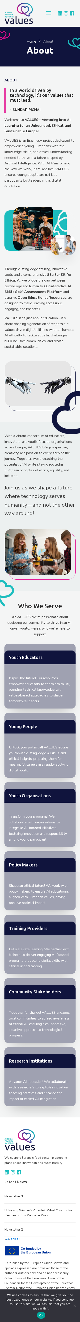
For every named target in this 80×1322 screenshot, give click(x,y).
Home (31, 41)
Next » (16, 1239)
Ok (41, 1315)
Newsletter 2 (13, 1229)
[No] (74, 1305)
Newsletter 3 (13, 1196)
